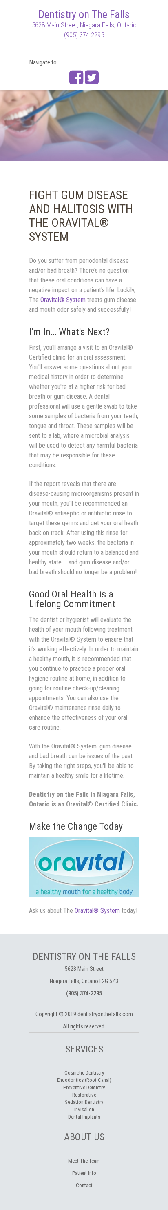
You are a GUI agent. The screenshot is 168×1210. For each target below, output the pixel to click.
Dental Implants (84, 1117)
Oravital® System (63, 300)
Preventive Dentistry (84, 1087)
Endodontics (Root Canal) (84, 1080)
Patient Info (84, 1173)
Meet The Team (84, 1161)
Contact (84, 1185)
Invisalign (84, 1109)
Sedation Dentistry (84, 1102)
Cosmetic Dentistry (84, 1073)
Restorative (84, 1095)
